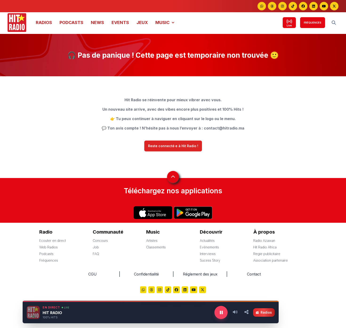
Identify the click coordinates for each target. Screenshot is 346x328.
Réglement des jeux (200, 274)
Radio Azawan (264, 241)
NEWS (97, 22)
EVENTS (120, 22)
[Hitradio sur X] (334, 6)
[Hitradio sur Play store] (193, 213)
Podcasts (46, 254)
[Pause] (221, 312)
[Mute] (235, 312)
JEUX (142, 22)
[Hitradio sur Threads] (272, 6)
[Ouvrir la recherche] (333, 22)
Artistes (151, 241)
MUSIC (162, 22)
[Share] (246, 312)
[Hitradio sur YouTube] (324, 6)
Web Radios (48, 247)
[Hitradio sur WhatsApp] (261, 6)
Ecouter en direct (52, 241)
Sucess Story (210, 260)
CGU (92, 274)
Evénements (209, 247)
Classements (156, 247)
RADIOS (44, 22)
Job (96, 247)
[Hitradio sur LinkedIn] (313, 6)
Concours (100, 241)
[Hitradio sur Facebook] (303, 6)
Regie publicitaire (266, 254)
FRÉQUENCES (312, 22)
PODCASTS (71, 22)
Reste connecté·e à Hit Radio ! (173, 146)
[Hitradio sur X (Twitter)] (202, 290)
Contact (254, 274)
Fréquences (48, 260)
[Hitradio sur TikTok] (293, 6)
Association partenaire (270, 260)
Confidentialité (146, 274)
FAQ (96, 254)
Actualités (207, 241)
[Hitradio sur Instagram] (282, 6)
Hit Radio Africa (265, 247)
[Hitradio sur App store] (153, 212)
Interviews (208, 254)
